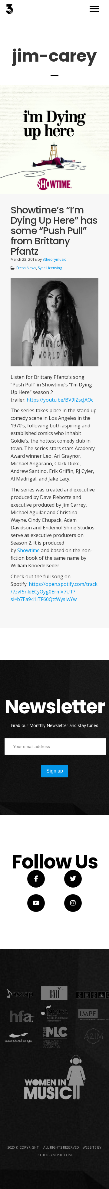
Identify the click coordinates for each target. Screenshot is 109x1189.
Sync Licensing (50, 267)
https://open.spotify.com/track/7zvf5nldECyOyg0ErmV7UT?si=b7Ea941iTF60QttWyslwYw (54, 592)
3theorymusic (54, 259)
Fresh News (26, 267)
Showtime (28, 550)
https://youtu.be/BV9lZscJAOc (60, 399)
